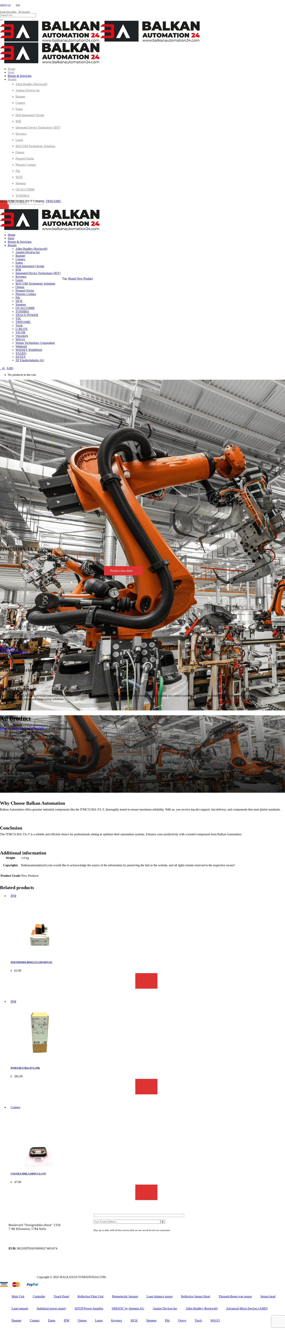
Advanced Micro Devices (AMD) (247, 1308)
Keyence (116, 1320)
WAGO (215, 1320)
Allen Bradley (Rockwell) (202, 1308)
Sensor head (267, 1296)
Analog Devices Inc (165, 1308)
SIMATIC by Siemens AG (128, 1308)
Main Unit (18, 1296)
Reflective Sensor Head (195, 1296)
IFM (13, 895)
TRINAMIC (53, 201)
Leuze (99, 1320)
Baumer (16, 1320)
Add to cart (146, 981)
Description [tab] (7, 647)
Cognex (15, 1107)
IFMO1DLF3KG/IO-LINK (25, 1067)
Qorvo (182, 1320)
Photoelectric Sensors (125, 1296)
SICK (134, 1320)
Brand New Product (80, 278)
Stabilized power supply (51, 1308)
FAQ (18, 5)
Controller (39, 1296)
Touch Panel (61, 1296)
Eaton (51, 1320)
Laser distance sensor (160, 1296)
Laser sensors (20, 1308)
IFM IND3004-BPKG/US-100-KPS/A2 (31, 962)
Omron (82, 1320)
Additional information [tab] (14, 651)
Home (4, 728)
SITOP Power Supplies (89, 1308)
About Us (5, 5)
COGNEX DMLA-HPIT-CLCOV (28, 1173)
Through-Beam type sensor (235, 1296)
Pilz (167, 1320)
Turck (198, 1320)
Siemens (151, 1320)
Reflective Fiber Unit (90, 1296)
